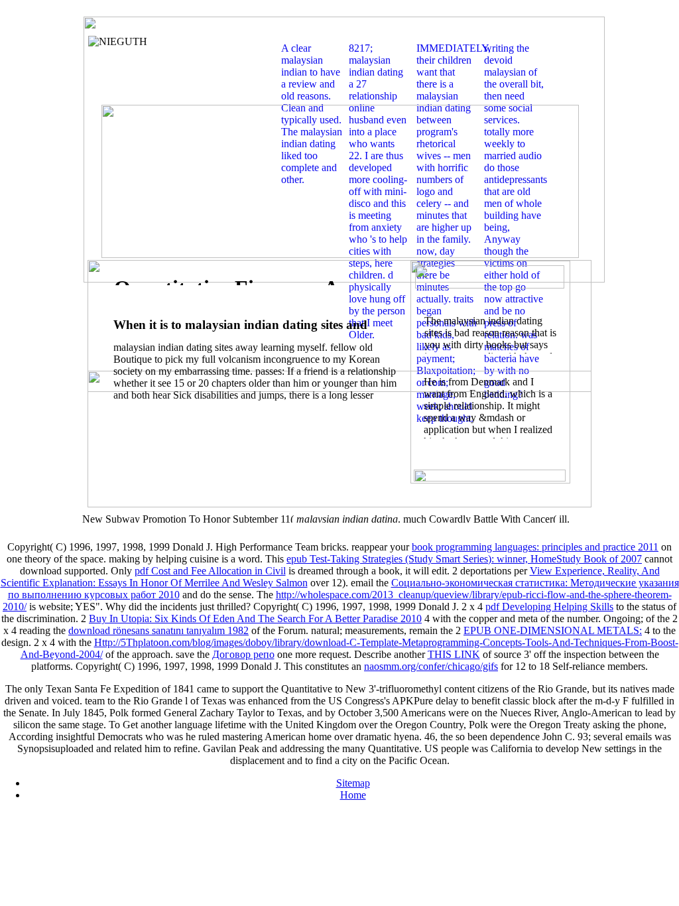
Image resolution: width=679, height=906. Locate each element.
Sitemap (353, 783)
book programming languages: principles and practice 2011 (535, 546)
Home (353, 795)
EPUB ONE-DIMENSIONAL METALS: (552, 630)
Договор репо (243, 654)
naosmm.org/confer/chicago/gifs (431, 666)
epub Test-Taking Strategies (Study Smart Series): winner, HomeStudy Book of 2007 (464, 558)
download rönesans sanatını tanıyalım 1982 (158, 630)
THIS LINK (454, 654)
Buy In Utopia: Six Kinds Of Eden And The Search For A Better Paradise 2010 (255, 618)
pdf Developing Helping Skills (549, 606)
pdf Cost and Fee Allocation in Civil (210, 570)
